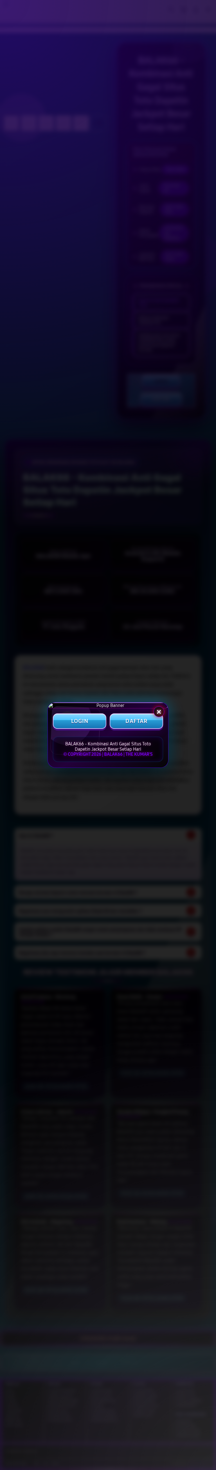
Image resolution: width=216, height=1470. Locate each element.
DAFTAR (136, 721)
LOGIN (79, 721)
